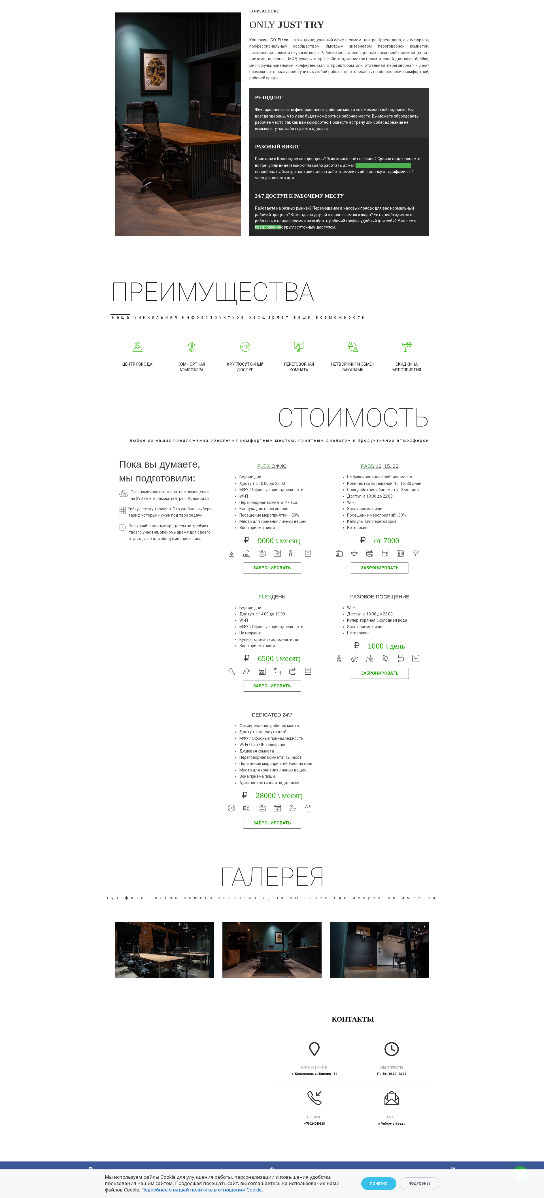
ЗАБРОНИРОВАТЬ (272, 823)
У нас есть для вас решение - (383, 165)
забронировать (272, 567)
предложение (268, 227)
